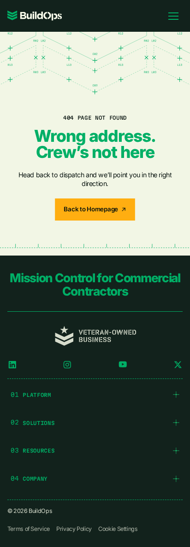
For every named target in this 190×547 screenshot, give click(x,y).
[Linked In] (12, 365)
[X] (178, 365)
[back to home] (34, 16)
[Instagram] (67, 365)
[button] (95, 394)
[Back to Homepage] (95, 209)
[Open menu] (173, 15)
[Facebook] (123, 365)
